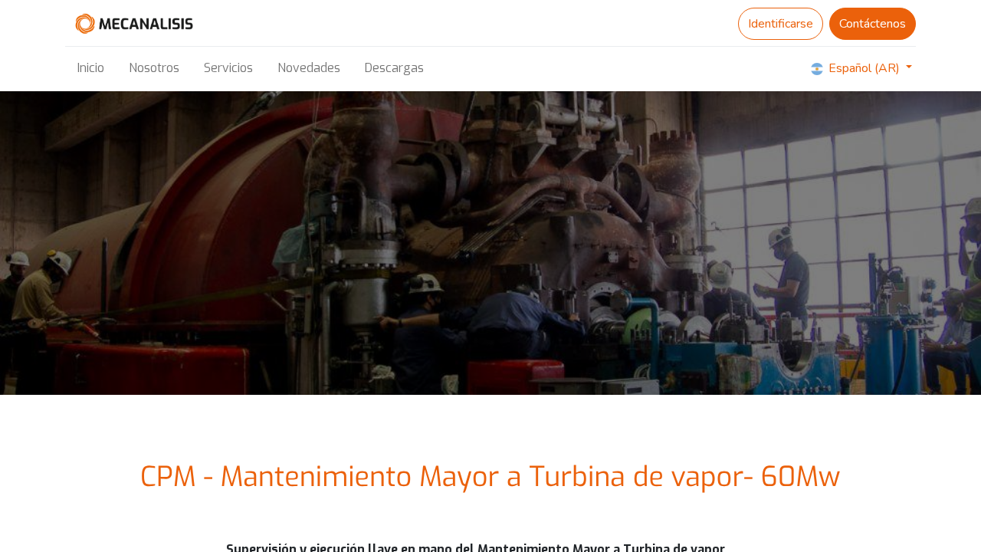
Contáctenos (872, 23)
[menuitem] (90, 68)
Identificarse (780, 23)
